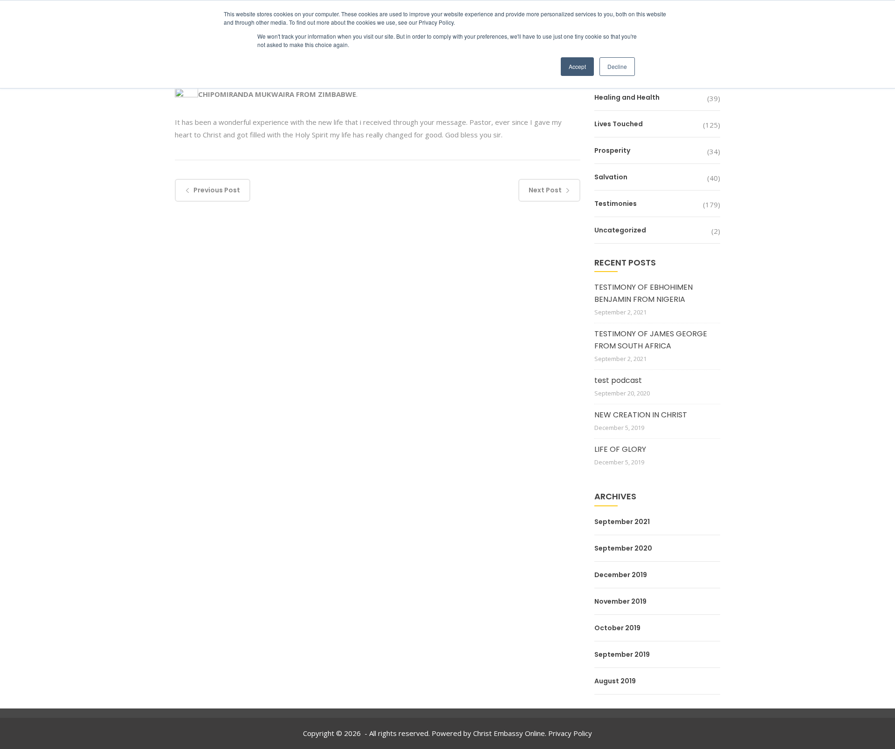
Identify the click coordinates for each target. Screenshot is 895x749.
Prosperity (612, 150)
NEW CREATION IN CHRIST (640, 414)
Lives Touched (618, 124)
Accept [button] (577, 66)
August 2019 (615, 681)
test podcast (618, 380)
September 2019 (622, 654)
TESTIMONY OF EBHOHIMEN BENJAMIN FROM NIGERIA (643, 293)
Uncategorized (620, 230)
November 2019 (620, 601)
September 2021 (622, 521)
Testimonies (615, 203)
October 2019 (617, 628)
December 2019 (620, 574)
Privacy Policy (570, 733)
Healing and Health (627, 97)
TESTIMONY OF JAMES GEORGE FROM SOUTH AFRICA (650, 339)
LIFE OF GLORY (620, 449)
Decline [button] (617, 66)
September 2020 (623, 548)
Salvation (610, 177)
